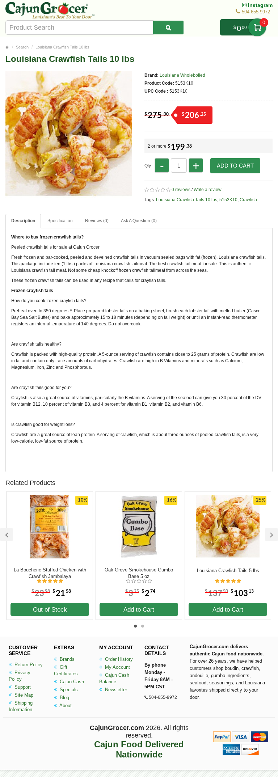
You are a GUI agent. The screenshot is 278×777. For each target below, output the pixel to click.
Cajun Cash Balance (114, 678)
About (65, 705)
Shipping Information (21, 706)
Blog (63, 697)
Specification (60, 220)
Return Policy (28, 664)
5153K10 (228, 199)
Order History (118, 659)
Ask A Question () (139, 220)
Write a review (208, 189)
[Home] (7, 47)
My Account (117, 667)
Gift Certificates (66, 670)
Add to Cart (235, 165)
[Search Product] (168, 27)
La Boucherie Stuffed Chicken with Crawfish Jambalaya (50, 573)
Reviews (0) (97, 220)
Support (22, 687)
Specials (68, 689)
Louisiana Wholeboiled (182, 75)
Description (23, 220)
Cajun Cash (71, 681)
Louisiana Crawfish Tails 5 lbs (228, 570)
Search (22, 47)
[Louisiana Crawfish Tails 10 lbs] (68, 194)
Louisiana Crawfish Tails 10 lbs (62, 47)
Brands (66, 659)
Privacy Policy (19, 676)
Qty (147, 165)
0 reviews (181, 189)
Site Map (23, 695)
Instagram (260, 5)
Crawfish (248, 199)
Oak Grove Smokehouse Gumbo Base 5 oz (139, 573)
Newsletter (115, 689)
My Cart (257, 27)
